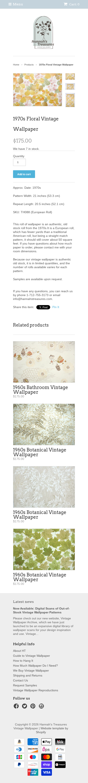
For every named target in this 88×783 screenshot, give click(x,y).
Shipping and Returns (27, 675)
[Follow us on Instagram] (42, 707)
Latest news (23, 602)
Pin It (55, 307)
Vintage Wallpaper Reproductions (35, 690)
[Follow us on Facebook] (17, 707)
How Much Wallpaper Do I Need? (35, 665)
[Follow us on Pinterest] (33, 707)
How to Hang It (23, 660)
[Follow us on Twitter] (25, 707)
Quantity (18, 156)
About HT (19, 650)
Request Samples (25, 685)
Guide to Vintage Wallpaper (31, 655)
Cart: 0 (74, 4)
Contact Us (20, 680)
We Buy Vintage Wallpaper (31, 670)
